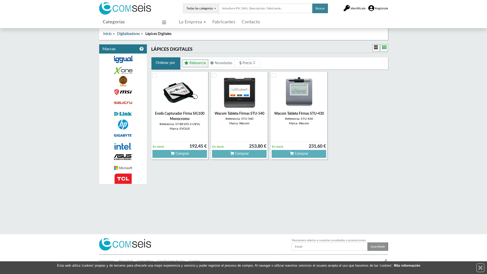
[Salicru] (123, 102)
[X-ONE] (123, 70)
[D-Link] (123, 113)
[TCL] (123, 178)
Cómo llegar (145, 261)
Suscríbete (378, 246)
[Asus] (123, 157)
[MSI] (123, 92)
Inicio (107, 34)
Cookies (194, 261)
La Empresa (190, 22)
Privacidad (126, 261)
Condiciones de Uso (171, 261)
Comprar (182, 154)
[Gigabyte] (123, 135)
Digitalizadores (128, 34)
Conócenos (106, 261)
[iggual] (123, 59)
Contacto (251, 22)
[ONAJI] (123, 81)
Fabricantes (223, 22)
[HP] (123, 124)
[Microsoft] (123, 168)
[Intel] (123, 146)
